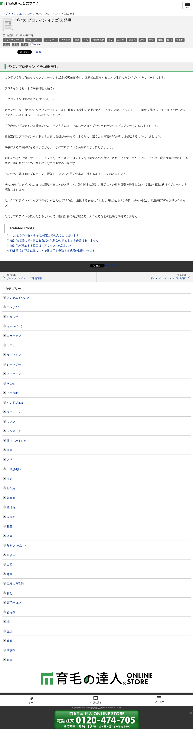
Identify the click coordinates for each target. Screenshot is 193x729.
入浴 (9, 459)
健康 (9, 450)
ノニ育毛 (12, 393)
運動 (9, 640)
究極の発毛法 (15, 583)
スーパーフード (17, 373)
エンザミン (14, 307)
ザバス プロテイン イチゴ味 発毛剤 (168, 278)
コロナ (11, 345)
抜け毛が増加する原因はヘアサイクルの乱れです (41, 245)
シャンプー (14, 364)
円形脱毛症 (14, 469)
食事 (9, 659)
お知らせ (12, 316)
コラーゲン (14, 335)
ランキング (14, 431)
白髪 (9, 564)
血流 (9, 631)
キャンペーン (15, 326)
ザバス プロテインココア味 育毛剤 (24, 278)
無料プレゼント (17, 545)
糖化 (9, 593)
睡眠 (9, 574)
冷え (9, 478)
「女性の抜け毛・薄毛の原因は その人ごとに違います (44, 235)
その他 (11, 383)
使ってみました (17, 440)
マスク (11, 421)
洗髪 (9, 536)
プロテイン (14, 412)
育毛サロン (14, 602)
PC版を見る (96, 702)
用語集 (11, 555)
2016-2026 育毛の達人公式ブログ (94, 708)
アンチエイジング (18, 297)
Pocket (38, 51)
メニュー (187, 7)
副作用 (11, 488)
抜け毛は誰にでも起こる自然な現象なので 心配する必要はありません (54, 240)
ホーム (31, 702)
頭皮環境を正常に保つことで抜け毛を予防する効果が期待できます (52, 250)
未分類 (11, 517)
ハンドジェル (15, 402)
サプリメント (15, 354)
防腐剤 (11, 650)
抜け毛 (11, 507)
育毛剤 (11, 612)
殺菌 (9, 526)
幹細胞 (11, 497)
